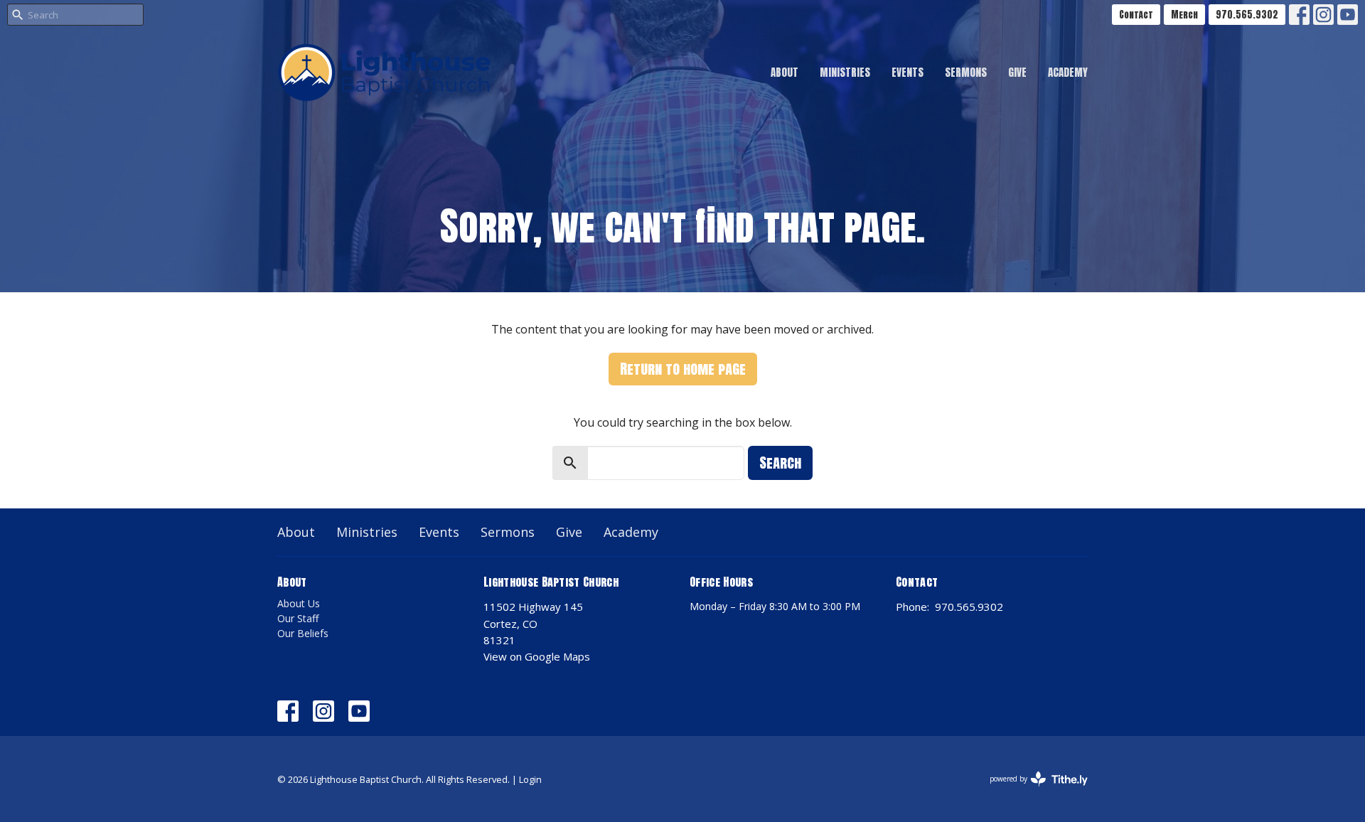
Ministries (845, 72)
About (784, 72)
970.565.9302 (1247, 14)
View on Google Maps (536, 656)
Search (780, 463)
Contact (1136, 14)
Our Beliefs (302, 633)
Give (1017, 72)
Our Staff (297, 618)
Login (530, 779)
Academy (1068, 72)
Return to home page (683, 369)
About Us (298, 603)
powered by (1031, 791)
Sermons (966, 72)
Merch (1184, 14)
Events (908, 72)
